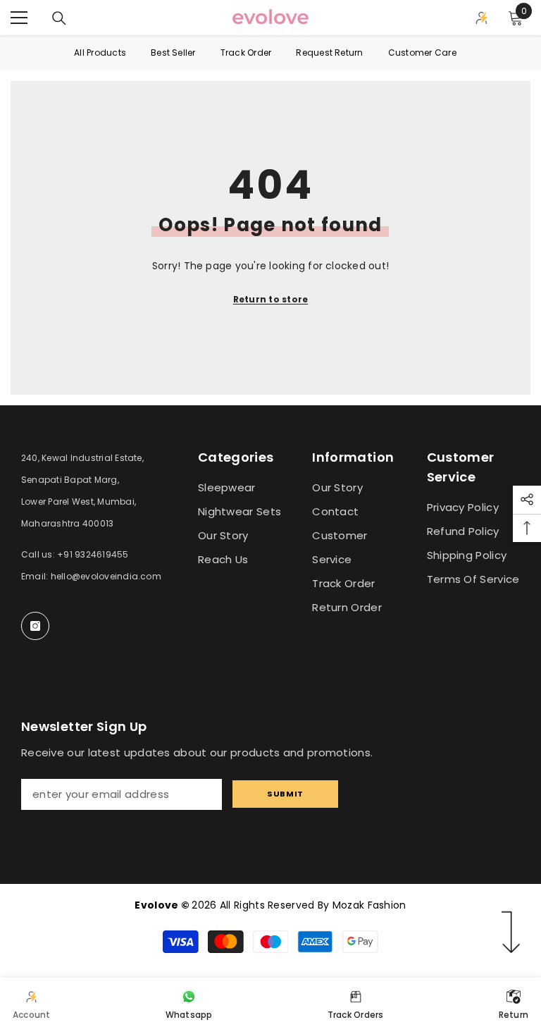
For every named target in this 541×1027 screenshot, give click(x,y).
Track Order (246, 53)
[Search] (59, 18)
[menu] (19, 17)
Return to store (271, 299)
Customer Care (422, 53)
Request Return (329, 53)
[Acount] (482, 17)
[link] (31, 1002)
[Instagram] (35, 626)
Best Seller (173, 53)
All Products (100, 53)
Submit (285, 793)
